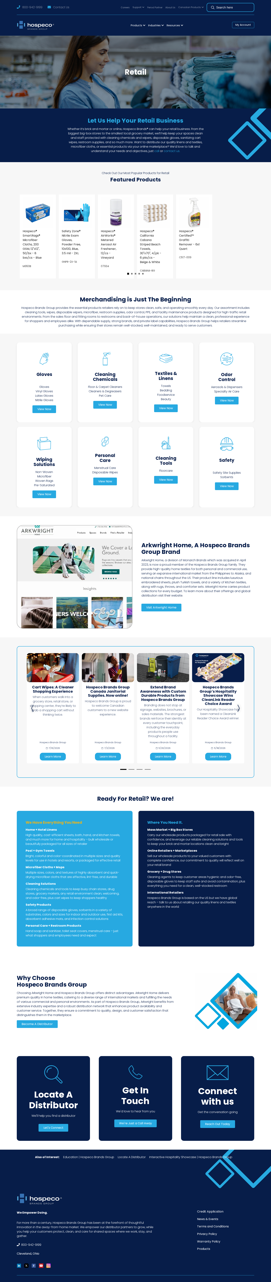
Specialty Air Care (226, 391)
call (156, 151)
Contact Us (61, 7)
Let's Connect (53, 1128)
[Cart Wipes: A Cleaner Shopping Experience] (53, 667)
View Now (44, 409)
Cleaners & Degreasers (105, 391)
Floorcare (166, 471)
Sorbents (226, 477)
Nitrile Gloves (44, 400)
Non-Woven (44, 472)
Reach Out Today (217, 1124)
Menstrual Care (105, 468)
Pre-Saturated (44, 485)
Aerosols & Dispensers (226, 387)
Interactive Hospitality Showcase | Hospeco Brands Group (190, 1157)
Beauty (166, 399)
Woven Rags (44, 481)
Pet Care (105, 396)
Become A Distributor (37, 1024)
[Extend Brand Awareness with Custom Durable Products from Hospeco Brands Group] (163, 667)
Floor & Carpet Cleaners (105, 387)
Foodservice (166, 395)
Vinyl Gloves (44, 391)
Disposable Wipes (105, 472)
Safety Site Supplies (227, 473)
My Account (243, 25)
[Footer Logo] (41, 1199)
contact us (172, 151)
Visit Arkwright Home (161, 607)
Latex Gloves (44, 396)
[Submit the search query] (213, 7)
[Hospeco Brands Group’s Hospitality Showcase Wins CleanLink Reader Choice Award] (218, 667)
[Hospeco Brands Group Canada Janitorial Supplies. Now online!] (108, 667)
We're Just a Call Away (135, 1123)
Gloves (44, 387)
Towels (166, 386)
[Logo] (36, 25)
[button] (138, 7)
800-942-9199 (32, 7)
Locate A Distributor (132, 1157)
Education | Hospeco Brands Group (88, 1157)
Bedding (166, 390)
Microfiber (44, 476)
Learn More (53, 756)
